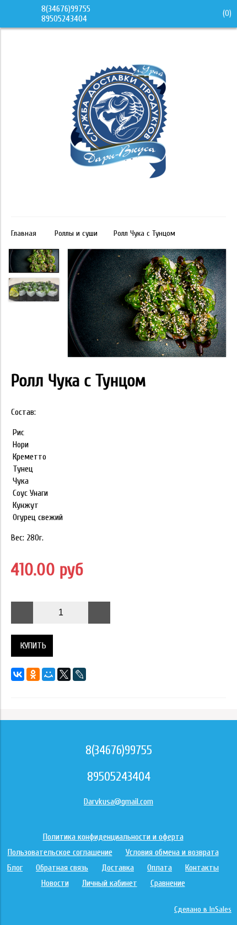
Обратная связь (62, 868)
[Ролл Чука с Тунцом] (147, 304)
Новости (55, 883)
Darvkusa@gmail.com (118, 802)
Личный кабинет (109, 883)
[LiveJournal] (79, 674)
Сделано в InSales (202, 909)
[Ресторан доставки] (119, 201)
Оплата (159, 868)
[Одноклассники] (33, 674)
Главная (23, 233)
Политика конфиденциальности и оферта (113, 837)
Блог (15, 868)
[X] (64, 674)
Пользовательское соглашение (60, 852)
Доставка (117, 868)
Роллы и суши (76, 233)
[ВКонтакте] (17, 674)
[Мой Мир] (48, 674)
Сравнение (167, 883)
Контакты (202, 868)
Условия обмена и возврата (172, 852)
